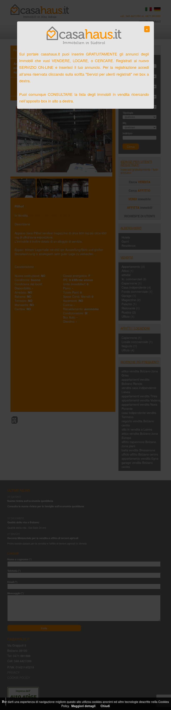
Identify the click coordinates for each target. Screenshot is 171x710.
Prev (16, 138)
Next (106, 138)
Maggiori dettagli (83, 706)
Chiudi (105, 706)
